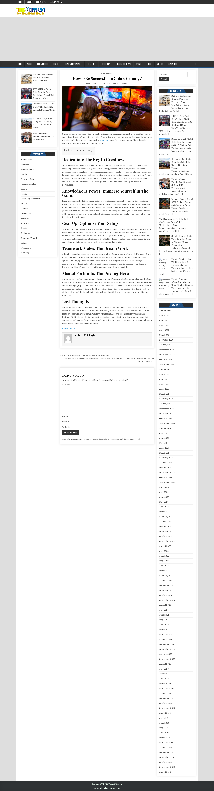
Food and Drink (42, 63)
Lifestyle (90, 63)
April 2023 (164, 507)
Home (20, 2)
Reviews (25, 218)
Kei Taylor (92, 83)
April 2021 (164, 625)
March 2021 (164, 629)
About (29, 2)
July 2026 (164, 315)
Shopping (25, 223)
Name (65, 416)
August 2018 (165, 772)
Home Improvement (72, 63)
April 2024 (164, 448)
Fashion (24, 174)
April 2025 (164, 389)
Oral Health (26, 213)
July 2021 (163, 610)
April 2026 (164, 330)
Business (25, 164)
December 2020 (167, 644)
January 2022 (165, 580)
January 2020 (165, 693)
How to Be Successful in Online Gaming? (107, 78)
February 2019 (166, 742)
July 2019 (163, 718)
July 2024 (163, 433)
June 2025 (164, 379)
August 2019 (165, 713)
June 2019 (164, 723)
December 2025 (166, 350)
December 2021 (166, 585)
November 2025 (167, 355)
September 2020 (167, 659)
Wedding (160, 63)
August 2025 (165, 369)
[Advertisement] (107, 39)
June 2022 (164, 556)
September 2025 (167, 364)
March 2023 (165, 512)
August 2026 (165, 310)
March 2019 (164, 738)
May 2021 (163, 620)
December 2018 (166, 752)
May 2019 (163, 728)
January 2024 (165, 463)
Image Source (68, 328)
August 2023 (165, 487)
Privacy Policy (56, 2)
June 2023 (164, 497)
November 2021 (166, 590)
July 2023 (164, 492)
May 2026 (164, 325)
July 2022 (164, 551)
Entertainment (27, 169)
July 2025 (164, 374)
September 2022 (167, 541)
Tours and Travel (124, 63)
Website (66, 427)
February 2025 (166, 399)
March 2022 (165, 571)
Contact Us (41, 2)
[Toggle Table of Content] (88, 151)
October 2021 (165, 595)
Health (55, 63)
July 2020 (164, 669)
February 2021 (166, 634)
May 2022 (164, 561)
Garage (24, 189)
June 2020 (164, 674)
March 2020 (165, 683)
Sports (139, 63)
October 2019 (165, 703)
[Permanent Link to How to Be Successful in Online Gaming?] (107, 108)
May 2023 (164, 502)
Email (65, 422)
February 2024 (166, 458)
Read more (105, 140)
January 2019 (165, 747)
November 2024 (167, 413)
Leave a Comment (120, 83)
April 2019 (164, 733)
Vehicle (149, 63)
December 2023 (166, 467)
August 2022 (165, 546)
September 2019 (167, 708)
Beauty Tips (26, 159)
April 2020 (164, 679)
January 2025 (165, 404)
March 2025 (165, 394)
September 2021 (167, 600)
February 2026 (166, 340)
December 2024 (166, 409)
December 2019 (166, 698)
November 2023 (167, 472)
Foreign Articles (28, 184)
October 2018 (165, 762)
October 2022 (165, 536)
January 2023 (165, 522)
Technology (105, 63)
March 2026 (165, 335)
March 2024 (164, 453)
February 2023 (166, 517)
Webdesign (26, 248)
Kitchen (24, 204)
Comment (67, 385)
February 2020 (166, 688)
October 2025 (165, 360)
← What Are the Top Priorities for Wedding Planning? (85, 355)
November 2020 (167, 649)
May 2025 (164, 384)
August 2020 (165, 664)
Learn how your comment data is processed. (119, 439)
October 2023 (165, 477)
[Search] (196, 64)
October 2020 (165, 654)
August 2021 (165, 605)
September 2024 (167, 423)
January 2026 (165, 345)
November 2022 (167, 531)
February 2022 (166, 576)
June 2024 (164, 438)
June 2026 (164, 320)
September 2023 (167, 482)
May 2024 (163, 443)
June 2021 (164, 615)
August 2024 (165, 428)
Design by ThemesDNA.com (107, 788)
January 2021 (165, 639)
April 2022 (164, 566)
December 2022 (166, 526)
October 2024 (165, 418)
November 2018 (166, 757)
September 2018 (167, 767)
